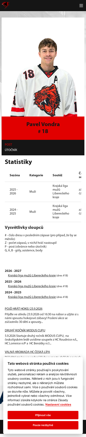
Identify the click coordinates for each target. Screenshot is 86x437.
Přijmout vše (43, 415)
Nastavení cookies (58, 404)
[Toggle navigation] (81, 5)
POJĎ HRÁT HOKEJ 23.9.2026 (23, 309)
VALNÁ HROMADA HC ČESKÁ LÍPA (27, 352)
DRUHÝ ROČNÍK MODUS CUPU (25, 330)
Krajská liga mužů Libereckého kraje (32, 275)
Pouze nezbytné (43, 425)
